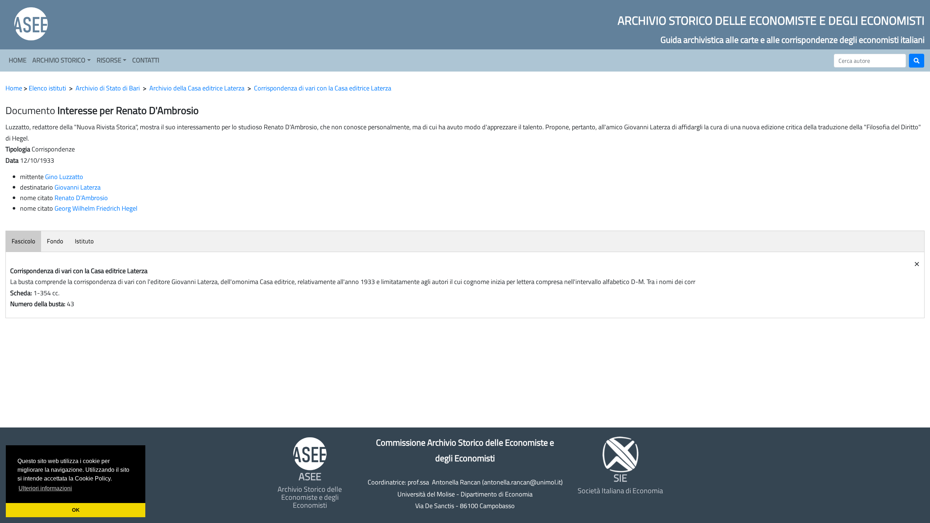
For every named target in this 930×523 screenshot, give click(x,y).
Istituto (84, 241)
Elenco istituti (47, 88)
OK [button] (76, 510)
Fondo (55, 241)
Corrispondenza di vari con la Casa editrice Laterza (322, 88)
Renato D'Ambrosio (81, 198)
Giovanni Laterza (77, 187)
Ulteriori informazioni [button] (45, 488)
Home (13, 88)
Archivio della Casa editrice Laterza (196, 88)
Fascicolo (23, 241)
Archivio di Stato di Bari (108, 88)
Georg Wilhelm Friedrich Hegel (95, 208)
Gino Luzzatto (64, 177)
